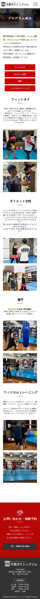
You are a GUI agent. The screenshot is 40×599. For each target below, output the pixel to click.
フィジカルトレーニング (20, 88)
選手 (20, 81)
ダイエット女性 (20, 74)
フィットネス (20, 67)
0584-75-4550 (20, 546)
